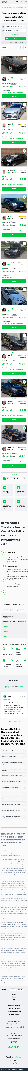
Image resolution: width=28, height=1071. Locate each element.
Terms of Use (13, 1060)
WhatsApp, (9, 1024)
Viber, (14, 1024)
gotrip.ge (14, 1042)
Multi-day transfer (14, 1014)
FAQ (14, 1000)
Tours (14, 997)
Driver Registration (14, 1005)
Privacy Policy (13, 1063)
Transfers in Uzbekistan (14, 1011)
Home (2, 5)
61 (24, 479)
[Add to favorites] (24, 58)
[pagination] (1, 478)
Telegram (19, 1024)
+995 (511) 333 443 (14, 1021)
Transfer (8, 5)
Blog (14, 1002)
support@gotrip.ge (14, 1038)
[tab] (14, 751)
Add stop (16, 34)
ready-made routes (19, 885)
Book (14, 96)
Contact (14, 1017)
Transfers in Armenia (14, 1008)
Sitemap (20, 1069)
